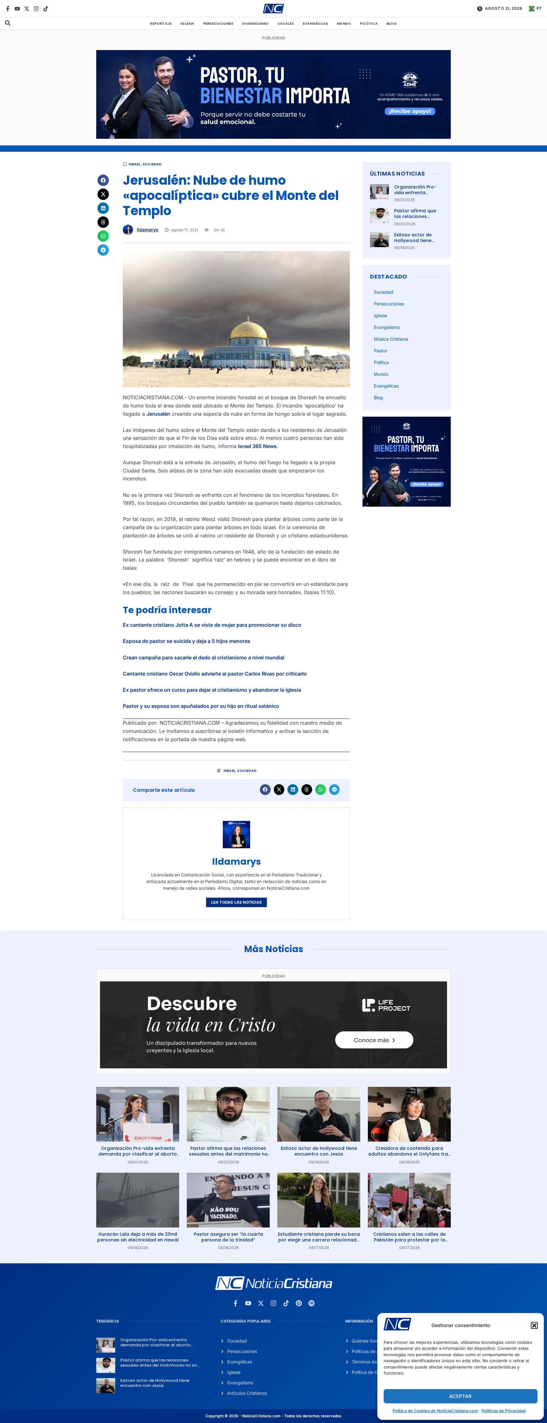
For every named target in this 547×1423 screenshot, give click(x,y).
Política (369, 23)
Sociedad (152, 164)
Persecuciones (218, 23)
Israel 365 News (257, 446)
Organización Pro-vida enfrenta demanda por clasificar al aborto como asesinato (137, 1154)
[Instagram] (36, 8)
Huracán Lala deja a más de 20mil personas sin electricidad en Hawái (138, 1237)
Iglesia (187, 23)
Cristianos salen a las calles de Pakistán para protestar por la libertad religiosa (409, 1240)
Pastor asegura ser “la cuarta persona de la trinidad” (228, 1237)
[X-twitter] (26, 8)
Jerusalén (158, 414)
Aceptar (460, 1396)
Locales (286, 23)
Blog (392, 23)
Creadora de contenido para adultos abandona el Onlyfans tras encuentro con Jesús (409, 1154)
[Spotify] (311, 1303)
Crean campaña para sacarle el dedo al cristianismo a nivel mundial (203, 657)
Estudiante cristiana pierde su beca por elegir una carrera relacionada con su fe (319, 1240)
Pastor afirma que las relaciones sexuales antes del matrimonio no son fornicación (228, 1154)
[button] (534, 1325)
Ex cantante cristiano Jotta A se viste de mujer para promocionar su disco (212, 625)
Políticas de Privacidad (503, 1410)
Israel (134, 164)
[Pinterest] (299, 1303)
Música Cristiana (391, 339)
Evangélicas (315, 23)
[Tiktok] (45, 8)
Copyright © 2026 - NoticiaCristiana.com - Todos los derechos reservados (273, 1415)
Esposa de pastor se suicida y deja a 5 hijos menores (186, 641)
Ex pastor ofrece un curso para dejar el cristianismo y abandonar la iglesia (212, 690)
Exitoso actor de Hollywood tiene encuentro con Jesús (418, 240)
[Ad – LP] (273, 1066)
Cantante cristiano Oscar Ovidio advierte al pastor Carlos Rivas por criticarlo (215, 673)
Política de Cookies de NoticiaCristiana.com (435, 1410)
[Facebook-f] (7, 8)
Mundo (344, 23)
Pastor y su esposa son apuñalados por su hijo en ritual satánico (201, 706)
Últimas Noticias (397, 173)
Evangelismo (255, 23)
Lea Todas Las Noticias (236, 902)
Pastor (380, 350)
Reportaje (161, 23)
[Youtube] (17, 8)
